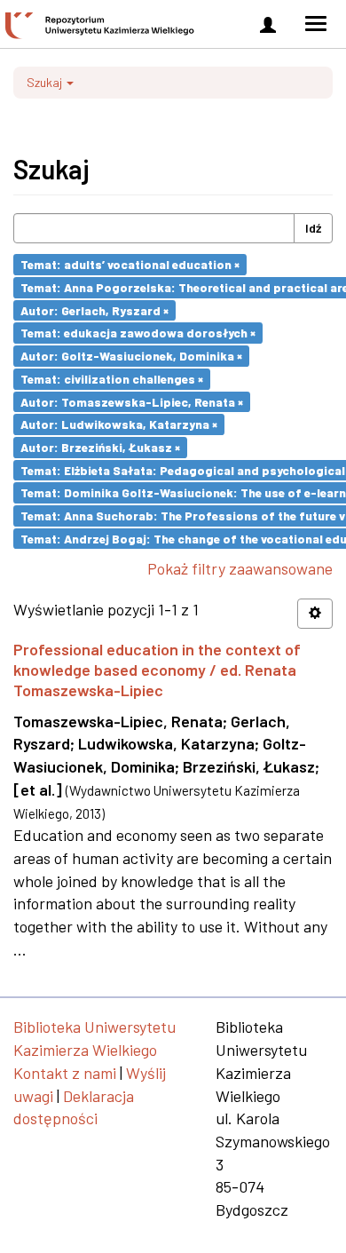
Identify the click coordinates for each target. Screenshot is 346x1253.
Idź (313, 227)
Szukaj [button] (46, 82)
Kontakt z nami (64, 1072)
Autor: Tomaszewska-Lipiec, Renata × (131, 400)
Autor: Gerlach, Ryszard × (94, 309)
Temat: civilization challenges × (111, 378)
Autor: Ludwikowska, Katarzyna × (118, 424)
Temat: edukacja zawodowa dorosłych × (138, 332)
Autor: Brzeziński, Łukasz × (100, 447)
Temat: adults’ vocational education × (130, 264)
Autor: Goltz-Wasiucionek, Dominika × (131, 355)
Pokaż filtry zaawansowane (240, 568)
